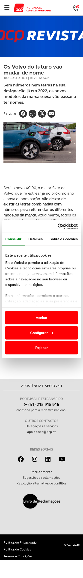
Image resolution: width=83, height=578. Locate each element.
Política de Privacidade (20, 542)
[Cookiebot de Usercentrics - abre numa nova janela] (58, 226)
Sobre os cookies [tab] (64, 239)
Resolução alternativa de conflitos (41, 483)
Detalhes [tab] (35, 239)
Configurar (39, 333)
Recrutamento (41, 472)
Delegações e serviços (42, 426)
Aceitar (41, 318)
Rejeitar (41, 348)
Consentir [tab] (13, 239)
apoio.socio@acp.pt (41, 432)
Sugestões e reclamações (41, 478)
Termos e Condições (18, 556)
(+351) (41, 404)
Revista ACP (39, 78)
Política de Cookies (17, 549)
